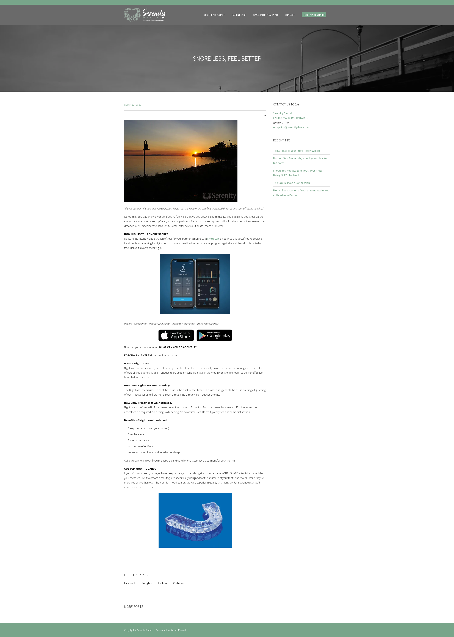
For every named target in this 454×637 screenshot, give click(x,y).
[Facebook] (319, 2)
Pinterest (179, 583)
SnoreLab (213, 238)
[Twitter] (323, 2)
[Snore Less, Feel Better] (180, 160)
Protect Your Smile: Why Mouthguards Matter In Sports (300, 161)
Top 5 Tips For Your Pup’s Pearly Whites (296, 150)
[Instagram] (327, 2)
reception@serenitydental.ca (291, 127)
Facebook (130, 583)
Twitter (162, 583)
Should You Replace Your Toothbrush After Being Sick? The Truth (298, 173)
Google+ (147, 583)
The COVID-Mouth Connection (291, 183)
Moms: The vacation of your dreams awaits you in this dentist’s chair (301, 193)
